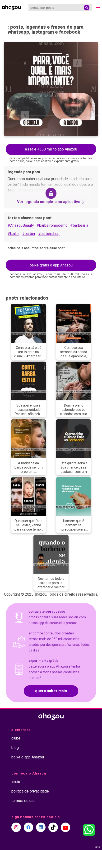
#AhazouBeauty (21, 225)
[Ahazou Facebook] (28, 827)
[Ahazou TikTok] (53, 827)
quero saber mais (51, 691)
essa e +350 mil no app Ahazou (51, 149)
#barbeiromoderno (52, 225)
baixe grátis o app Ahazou (51, 265)
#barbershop (49, 233)
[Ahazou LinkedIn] (41, 827)
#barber (28, 233)
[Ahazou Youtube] (65, 827)
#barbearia (79, 225)
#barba (13, 233)
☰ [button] (98, 7)
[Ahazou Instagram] (16, 827)
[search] (86, 7)
